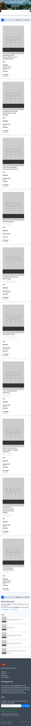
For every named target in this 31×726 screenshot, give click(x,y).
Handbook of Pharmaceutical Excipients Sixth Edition (8, 510)
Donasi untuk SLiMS (9, 711)
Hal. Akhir (26, 20)
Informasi (3, 672)
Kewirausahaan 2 (11, 627)
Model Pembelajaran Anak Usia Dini (15, 619)
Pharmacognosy (8, 221)
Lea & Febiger (7, 224)
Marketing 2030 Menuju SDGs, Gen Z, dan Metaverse (10, 57)
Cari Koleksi (25, 706)
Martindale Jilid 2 (9, 334)
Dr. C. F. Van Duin (7, 454)
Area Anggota (5, 677)
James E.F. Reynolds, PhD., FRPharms (10, 337)
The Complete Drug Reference (10, 392)
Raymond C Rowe (7, 515)
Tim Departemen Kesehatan (10, 281)
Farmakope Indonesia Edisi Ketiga (10, 278)
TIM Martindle (7, 395)
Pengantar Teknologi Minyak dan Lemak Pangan (10, 113)
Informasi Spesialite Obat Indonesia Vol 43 (10, 168)
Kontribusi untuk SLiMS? (11, 714)
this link (27, 691)
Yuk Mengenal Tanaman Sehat (8, 569)
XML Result (5, 609)
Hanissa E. (6, 572)
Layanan (3, 673)
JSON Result (13, 609)
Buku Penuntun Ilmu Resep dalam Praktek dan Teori (10, 450)
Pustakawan (4, 675)
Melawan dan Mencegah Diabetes (14, 643)
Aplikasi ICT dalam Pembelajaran (14, 635)
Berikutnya (19, 20)
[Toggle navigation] (28, 2)
